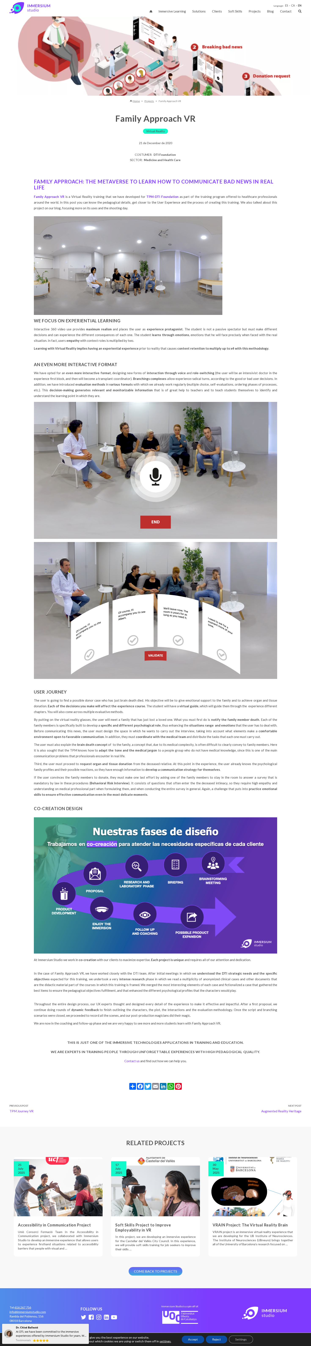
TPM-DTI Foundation (162, 197)
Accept (193, 1339)
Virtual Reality (155, 131)
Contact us (132, 1061)
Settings (241, 1339)
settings (165, 1341)
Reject (216, 1339)
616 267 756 (23, 1307)
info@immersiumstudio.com (28, 1312)
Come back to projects (155, 1271)
